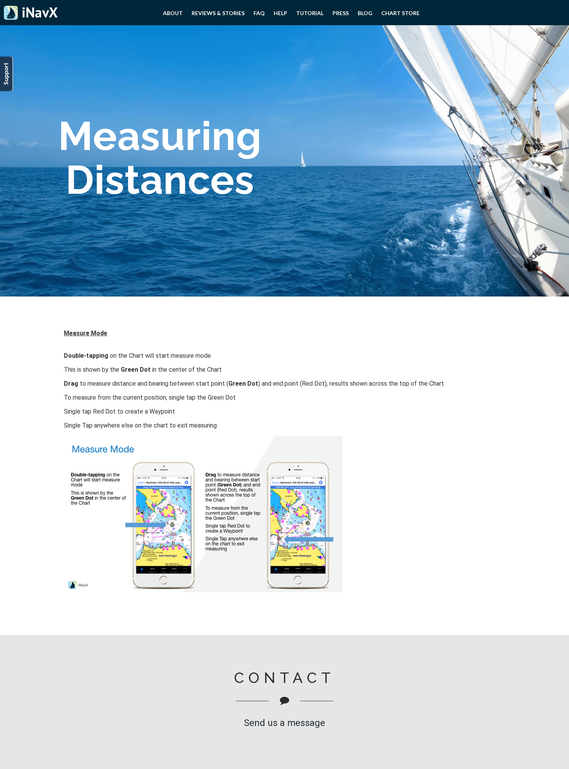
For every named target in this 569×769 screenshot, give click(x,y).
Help (280, 13)
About (173, 13)
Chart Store (400, 13)
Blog (365, 13)
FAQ (259, 13)
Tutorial (310, 13)
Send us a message (284, 722)
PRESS (340, 13)
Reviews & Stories (218, 13)
